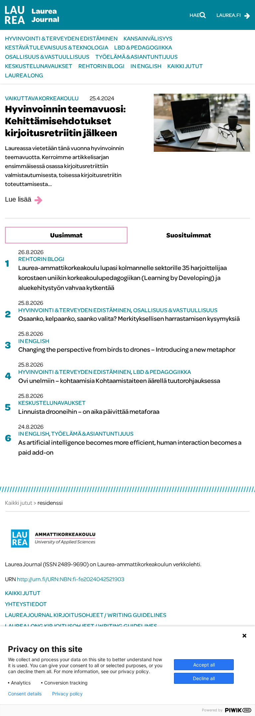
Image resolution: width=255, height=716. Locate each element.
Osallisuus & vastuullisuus (47, 56)
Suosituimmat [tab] (188, 234)
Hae (195, 15)
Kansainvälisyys (148, 38)
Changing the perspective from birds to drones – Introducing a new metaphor (126, 349)
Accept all (204, 665)
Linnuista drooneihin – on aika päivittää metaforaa (88, 411)
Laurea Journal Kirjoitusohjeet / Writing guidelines (85, 615)
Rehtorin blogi (101, 66)
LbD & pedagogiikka (143, 47)
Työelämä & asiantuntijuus (136, 56)
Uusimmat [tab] (66, 234)
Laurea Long (24, 75)
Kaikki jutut (185, 66)
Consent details (25, 693)
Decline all (204, 678)
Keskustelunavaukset (38, 66)
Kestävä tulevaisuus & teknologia (56, 47)
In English (145, 66)
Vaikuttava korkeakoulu (42, 98)
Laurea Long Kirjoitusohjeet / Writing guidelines (81, 626)
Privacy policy (67, 693)
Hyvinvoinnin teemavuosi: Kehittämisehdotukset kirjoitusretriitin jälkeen (65, 120)
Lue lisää (18, 199)
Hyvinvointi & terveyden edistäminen (61, 38)
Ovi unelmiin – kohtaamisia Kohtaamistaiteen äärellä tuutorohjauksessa (119, 380)
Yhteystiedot (26, 604)
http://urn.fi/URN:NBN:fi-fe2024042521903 (70, 579)
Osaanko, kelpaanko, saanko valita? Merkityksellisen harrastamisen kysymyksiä (129, 318)
